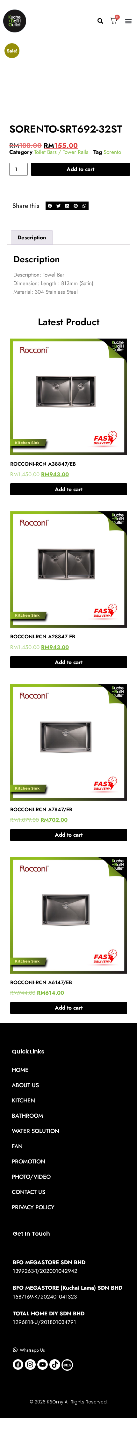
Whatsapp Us (32, 1350)
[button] (100, 21)
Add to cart (80, 169)
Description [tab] (32, 237)
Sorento (112, 152)
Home (20, 1070)
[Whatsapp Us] (15, 1349)
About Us (25, 1085)
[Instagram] (30, 1364)
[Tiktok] (54, 1364)
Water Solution (35, 1131)
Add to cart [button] (69, 489)
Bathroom (27, 1116)
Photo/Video (31, 1177)
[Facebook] (18, 1364)
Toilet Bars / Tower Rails (61, 152)
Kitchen (23, 1100)
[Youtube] (42, 1364)
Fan (17, 1146)
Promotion (28, 1161)
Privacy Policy (33, 1207)
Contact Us (28, 1192)
